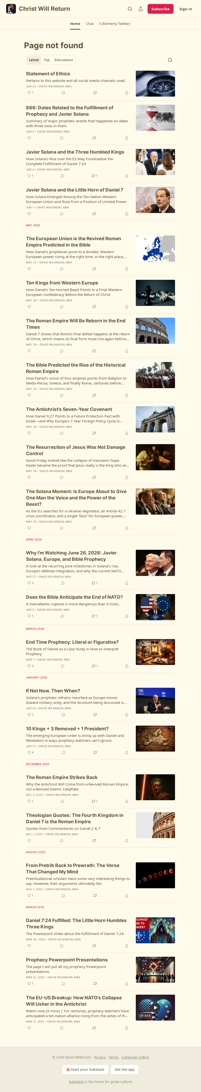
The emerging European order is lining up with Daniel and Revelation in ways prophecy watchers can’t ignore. (75, 738)
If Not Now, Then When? (53, 691)
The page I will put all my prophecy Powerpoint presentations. (66, 969)
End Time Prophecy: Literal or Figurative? (72, 642)
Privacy (100, 1057)
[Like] (29, 138)
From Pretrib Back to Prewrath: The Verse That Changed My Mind (72, 869)
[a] (155, 1008)
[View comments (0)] (63, 93)
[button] (75, 24)
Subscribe (160, 8)
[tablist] (51, 60)
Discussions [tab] (63, 60)
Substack (76, 1081)
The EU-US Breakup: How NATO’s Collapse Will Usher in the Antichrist (74, 1001)
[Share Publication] (141, 9)
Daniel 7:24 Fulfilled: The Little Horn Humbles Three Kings (76, 924)
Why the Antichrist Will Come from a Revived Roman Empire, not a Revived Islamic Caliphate (77, 786)
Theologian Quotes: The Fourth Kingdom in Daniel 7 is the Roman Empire (75, 818)
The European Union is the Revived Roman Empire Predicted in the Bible (73, 242)
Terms (114, 1057)
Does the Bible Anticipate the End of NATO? (74, 597)
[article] (100, 84)
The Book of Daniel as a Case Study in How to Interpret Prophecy (72, 651)
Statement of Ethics (48, 74)
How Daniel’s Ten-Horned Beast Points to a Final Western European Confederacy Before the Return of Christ (74, 292)
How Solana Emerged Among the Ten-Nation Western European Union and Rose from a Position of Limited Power (76, 199)
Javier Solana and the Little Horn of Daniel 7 (74, 190)
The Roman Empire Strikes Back (62, 777)
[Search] (130, 9)
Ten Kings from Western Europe (62, 283)
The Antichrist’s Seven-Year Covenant (69, 409)
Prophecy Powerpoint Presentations (67, 960)
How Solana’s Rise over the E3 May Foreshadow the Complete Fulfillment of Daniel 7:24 (69, 161)
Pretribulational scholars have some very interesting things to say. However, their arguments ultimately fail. (78, 881)
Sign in (185, 8)
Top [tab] (47, 60)
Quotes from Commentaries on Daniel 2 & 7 (63, 828)
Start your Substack (87, 1069)
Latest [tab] (34, 60)
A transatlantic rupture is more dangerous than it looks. (73, 603)
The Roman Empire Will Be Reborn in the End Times (76, 324)
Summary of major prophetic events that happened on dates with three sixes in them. (77, 123)
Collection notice (135, 1057)
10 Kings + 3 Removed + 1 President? (67, 729)
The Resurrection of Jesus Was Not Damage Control (75, 450)
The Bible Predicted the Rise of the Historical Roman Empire (76, 368)
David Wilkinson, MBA (55, 86)
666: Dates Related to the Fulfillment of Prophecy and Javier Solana (69, 111)
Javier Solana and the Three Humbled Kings (75, 152)
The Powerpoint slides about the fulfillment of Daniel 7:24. (75, 933)
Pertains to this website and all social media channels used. (76, 80)
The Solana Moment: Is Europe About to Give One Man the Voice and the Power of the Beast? (76, 498)
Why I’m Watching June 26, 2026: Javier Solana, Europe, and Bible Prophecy (71, 556)
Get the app (125, 1069)
